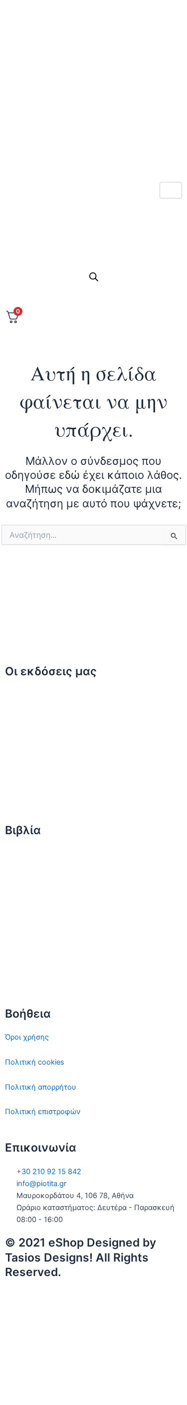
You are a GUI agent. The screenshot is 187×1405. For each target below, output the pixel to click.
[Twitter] (93, 60)
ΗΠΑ (13, 977)
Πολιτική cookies (34, 1062)
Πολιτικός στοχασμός (43, 928)
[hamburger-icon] (171, 190)
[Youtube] (93, 149)
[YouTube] (93, 1384)
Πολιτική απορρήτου (40, 1087)
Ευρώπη (19, 953)
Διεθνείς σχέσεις (34, 853)
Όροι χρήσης (27, 1037)
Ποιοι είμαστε (28, 719)
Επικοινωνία (26, 744)
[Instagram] (93, 105)
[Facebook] (93, 83)
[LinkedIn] (93, 127)
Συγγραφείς (25, 794)
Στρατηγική (24, 878)
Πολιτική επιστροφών (42, 1111)
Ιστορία (17, 903)
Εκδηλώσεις (26, 769)
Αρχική (17, 694)
